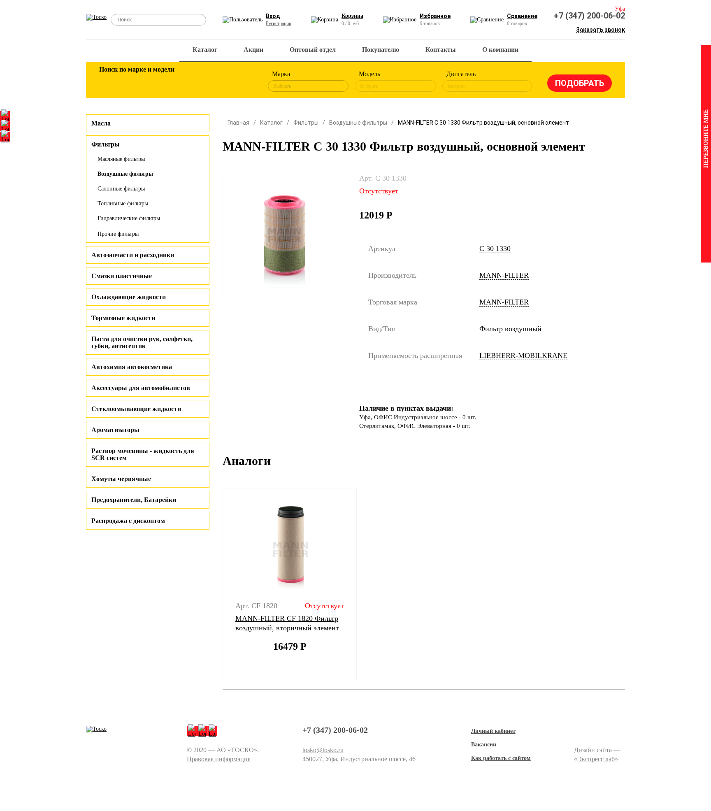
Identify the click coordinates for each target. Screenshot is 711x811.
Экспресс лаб (596, 758)
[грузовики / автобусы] (163, 81)
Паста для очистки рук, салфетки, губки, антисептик (142, 342)
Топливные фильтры (123, 203)
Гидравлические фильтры (129, 218)
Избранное (435, 16)
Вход (273, 16)
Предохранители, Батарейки (133, 499)
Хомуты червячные (121, 478)
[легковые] (109, 81)
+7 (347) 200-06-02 (589, 16)
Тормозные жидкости (123, 317)
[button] (217, 584)
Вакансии (483, 744)
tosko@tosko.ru (323, 749)
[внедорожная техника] (216, 81)
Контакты (440, 49)
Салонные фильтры (121, 189)
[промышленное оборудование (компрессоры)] (243, 81)
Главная (238, 122)
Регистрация (278, 23)
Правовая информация (219, 758)
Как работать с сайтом (501, 758)
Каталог (205, 49)
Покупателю (380, 49)
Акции (253, 49)
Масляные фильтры (121, 159)
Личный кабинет (493, 731)
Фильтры (305, 122)
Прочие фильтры (118, 234)
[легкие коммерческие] (136, 81)
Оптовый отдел (313, 49)
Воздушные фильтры (125, 174)
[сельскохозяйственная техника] (189, 81)
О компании (500, 49)
